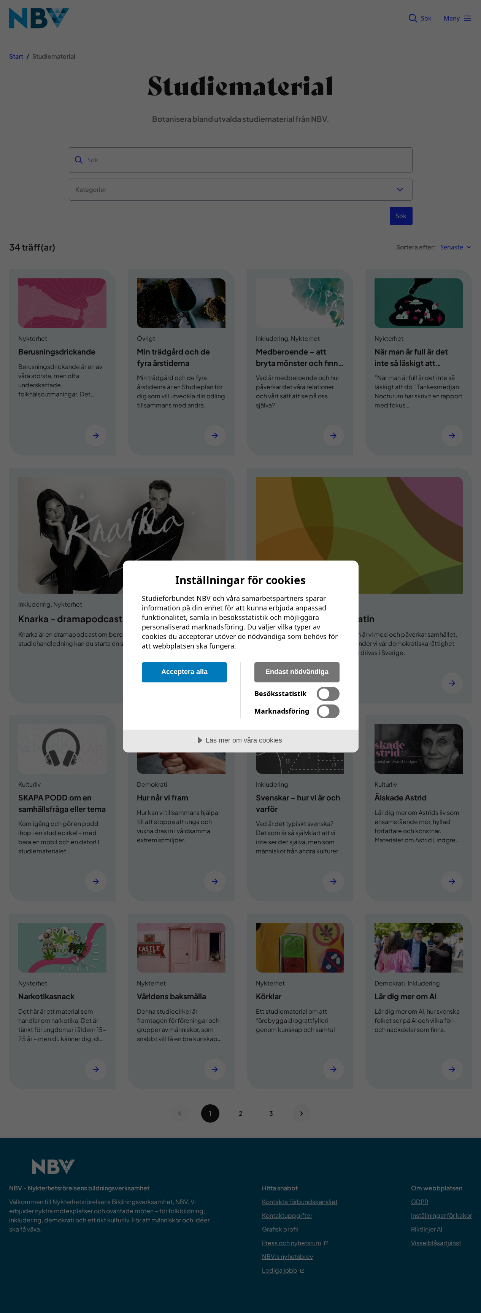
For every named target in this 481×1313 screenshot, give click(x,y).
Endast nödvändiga (297, 672)
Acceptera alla (184, 672)
